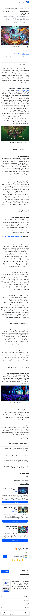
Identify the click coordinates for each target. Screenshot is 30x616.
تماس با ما (27, 607)
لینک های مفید (26, 596)
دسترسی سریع (26, 600)
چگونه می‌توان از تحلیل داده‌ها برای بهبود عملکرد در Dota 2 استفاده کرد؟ (16, 461)
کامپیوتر (25, 8)
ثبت (5, 556)
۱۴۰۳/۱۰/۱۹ (15, 47)
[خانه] (27, 2)
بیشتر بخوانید (15, 502)
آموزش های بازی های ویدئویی (19, 60)
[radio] (12, 560)
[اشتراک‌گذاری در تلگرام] (23, 53)
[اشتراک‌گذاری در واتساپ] (27, 53)
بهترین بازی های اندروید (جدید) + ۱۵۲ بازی (12, 236)
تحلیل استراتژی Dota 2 (23, 90)
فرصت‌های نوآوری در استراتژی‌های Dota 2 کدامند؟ (16, 467)
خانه (28, 8)
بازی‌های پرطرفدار (25, 604)
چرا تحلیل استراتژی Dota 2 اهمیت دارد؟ (18, 443)
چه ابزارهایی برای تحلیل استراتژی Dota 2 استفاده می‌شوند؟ (16, 449)
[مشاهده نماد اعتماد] (6, 586)
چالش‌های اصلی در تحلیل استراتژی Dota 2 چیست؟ (16, 455)
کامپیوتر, (22, 60)
